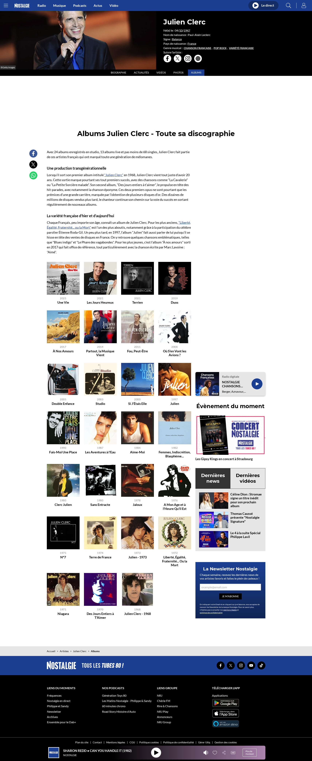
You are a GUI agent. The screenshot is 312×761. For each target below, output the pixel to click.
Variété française (241, 48)
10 (181, 30)
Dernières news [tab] (213, 478)
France (192, 43)
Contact (97, 742)
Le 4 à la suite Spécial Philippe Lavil (245, 535)
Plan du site (81, 742)
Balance (177, 39)
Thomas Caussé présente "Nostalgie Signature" (245, 517)
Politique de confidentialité (178, 742)
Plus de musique (250, 752)
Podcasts (79, 5)
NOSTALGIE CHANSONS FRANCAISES (232, 384)
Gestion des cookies (226, 742)
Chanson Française (197, 48)
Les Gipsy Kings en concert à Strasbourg (224, 459)
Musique (59, 5)
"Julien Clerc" (113, 175)
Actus (98, 5)
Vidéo (113, 5)
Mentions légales (115, 742)
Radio (42, 5)
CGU (132, 742)
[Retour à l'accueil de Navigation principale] (22, 5)
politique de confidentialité (211, 612)
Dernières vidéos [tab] (248, 478)
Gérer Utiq (204, 742)
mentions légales (230, 610)
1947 (187, 30)
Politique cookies (149, 742)
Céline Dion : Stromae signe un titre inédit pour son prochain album (246, 500)
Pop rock (220, 48)
